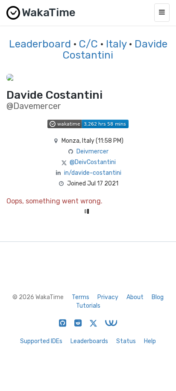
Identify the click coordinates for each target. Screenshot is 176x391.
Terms (80, 297)
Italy (116, 44)
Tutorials (88, 305)
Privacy (107, 297)
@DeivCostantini (93, 162)
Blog (158, 297)
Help (150, 341)
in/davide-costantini (92, 172)
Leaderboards (89, 341)
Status (126, 341)
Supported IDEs (41, 341)
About (135, 297)
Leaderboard (40, 44)
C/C (88, 44)
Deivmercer (92, 151)
